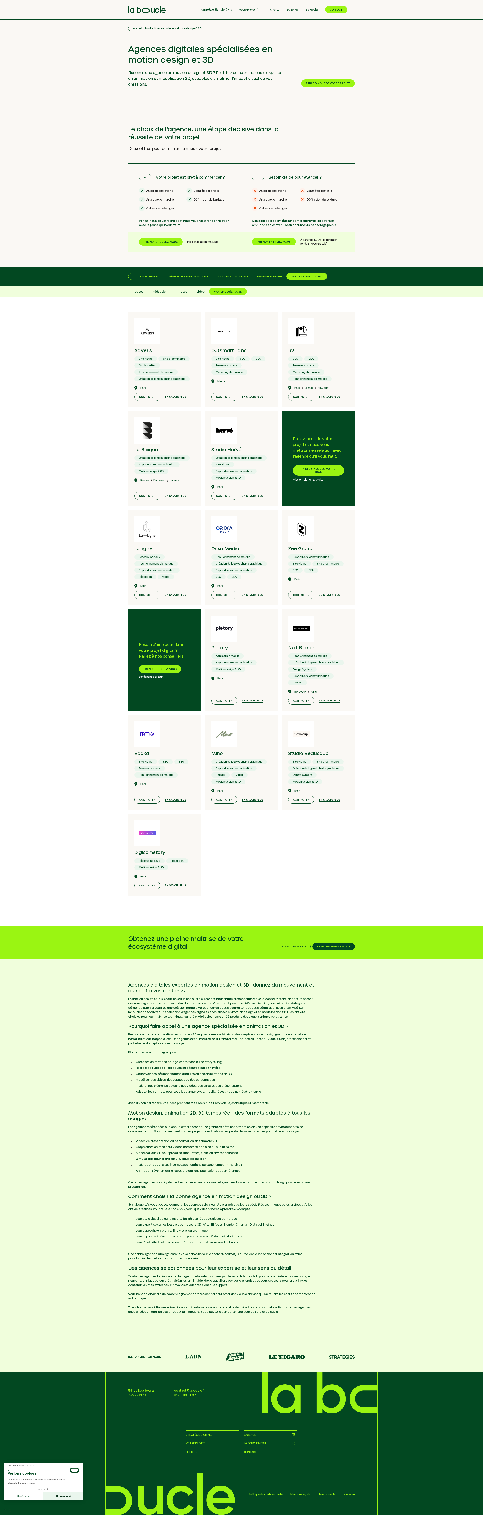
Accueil (137, 28)
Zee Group (300, 548)
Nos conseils (327, 1494)
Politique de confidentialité (266, 1494)
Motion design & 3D (189, 28)
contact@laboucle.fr (189, 1390)
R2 (291, 350)
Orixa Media (225, 548)
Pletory (219, 647)
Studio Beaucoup (308, 753)
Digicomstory (149, 852)
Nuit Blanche (303, 647)
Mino (217, 753)
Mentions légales (301, 1494)
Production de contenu (159, 28)
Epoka (141, 753)
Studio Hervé (226, 449)
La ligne (143, 548)
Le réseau (349, 1494)
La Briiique (146, 449)
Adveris (143, 350)
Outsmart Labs (229, 350)
